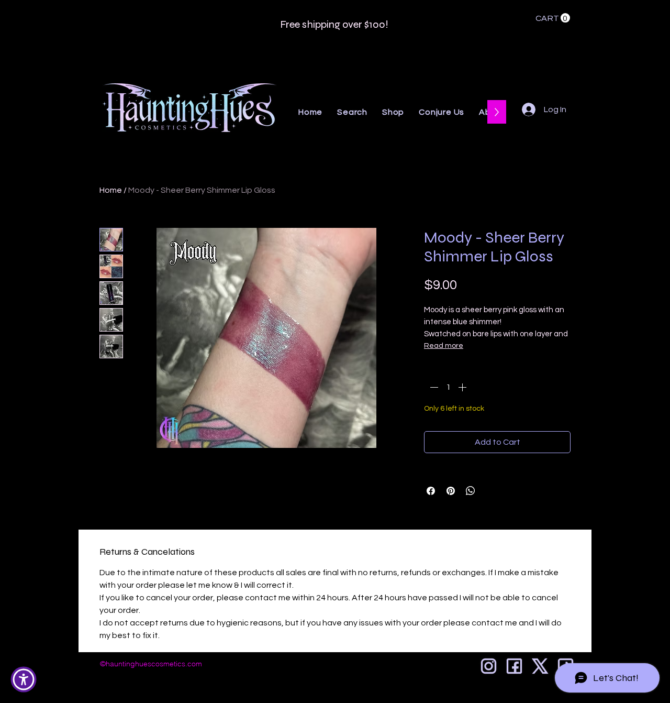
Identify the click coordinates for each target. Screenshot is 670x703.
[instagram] (488, 666)
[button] (552, 18)
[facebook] (514, 666)
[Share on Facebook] (431, 491)
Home (110, 190)
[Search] (580, 71)
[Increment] (463, 387)
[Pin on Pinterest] (450, 491)
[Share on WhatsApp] (470, 491)
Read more (443, 345)
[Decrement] (433, 387)
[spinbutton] (448, 387)
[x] (540, 666)
